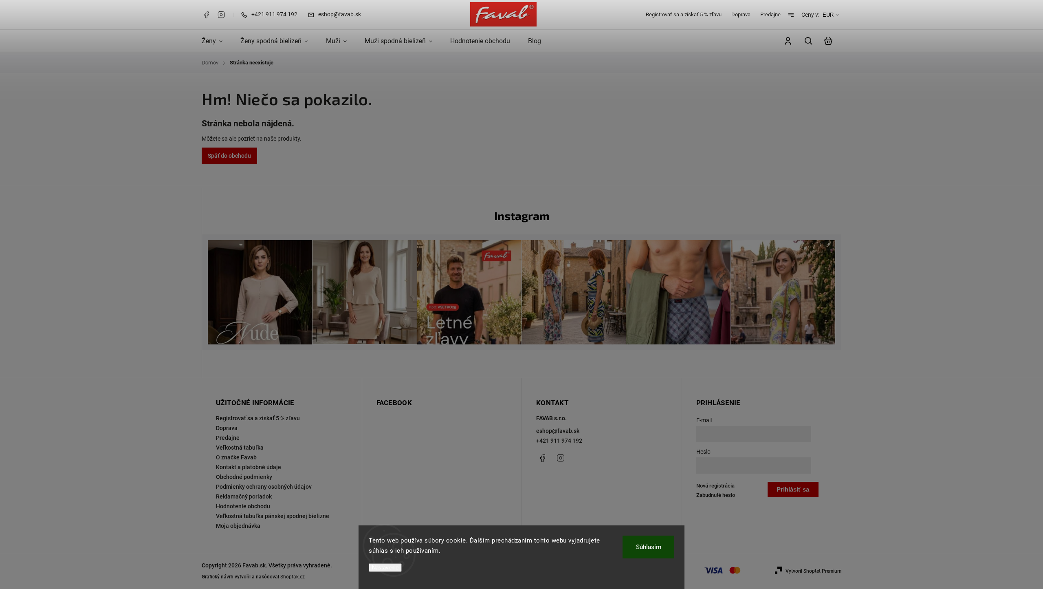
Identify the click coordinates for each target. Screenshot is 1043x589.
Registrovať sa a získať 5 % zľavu (684, 14)
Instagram (221, 14)
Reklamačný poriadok (244, 496)
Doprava (740, 14)
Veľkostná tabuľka (240, 447)
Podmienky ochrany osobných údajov (264, 486)
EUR (828, 15)
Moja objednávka (238, 526)
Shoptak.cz (292, 577)
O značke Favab (236, 457)
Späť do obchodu (229, 155)
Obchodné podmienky (244, 477)
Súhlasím (648, 547)
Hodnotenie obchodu (243, 506)
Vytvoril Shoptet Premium (813, 571)
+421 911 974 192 (559, 440)
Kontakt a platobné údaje (248, 467)
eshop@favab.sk (557, 431)
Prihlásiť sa (793, 489)
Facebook (206, 14)
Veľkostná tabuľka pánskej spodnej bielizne (272, 516)
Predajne (770, 14)
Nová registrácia (715, 486)
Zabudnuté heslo (715, 495)
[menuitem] (216, 41)
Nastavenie (385, 568)
